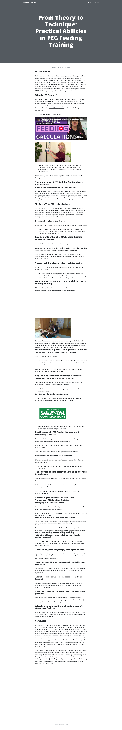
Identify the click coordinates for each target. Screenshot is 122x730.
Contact (96, 2)
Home (89, 2)
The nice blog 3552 (30, 2)
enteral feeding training (57, 108)
